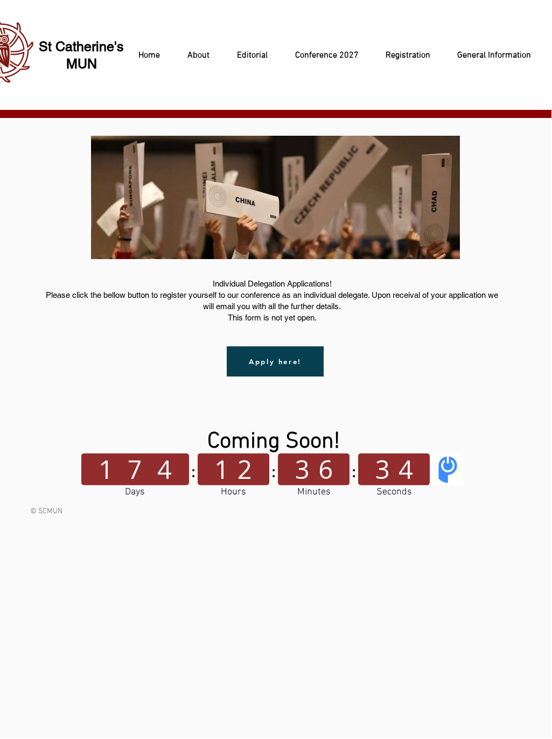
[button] (193, 56)
